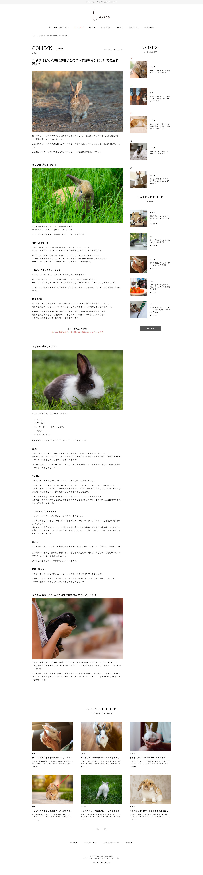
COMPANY (129, 843)
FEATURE (105, 27)
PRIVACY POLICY (90, 843)
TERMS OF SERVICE (111, 843)
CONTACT (149, 27)
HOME (34, 35)
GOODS (119, 27)
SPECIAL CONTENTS (59, 27)
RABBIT (60, 49)
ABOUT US (134, 27)
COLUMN (78, 27)
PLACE (92, 27)
